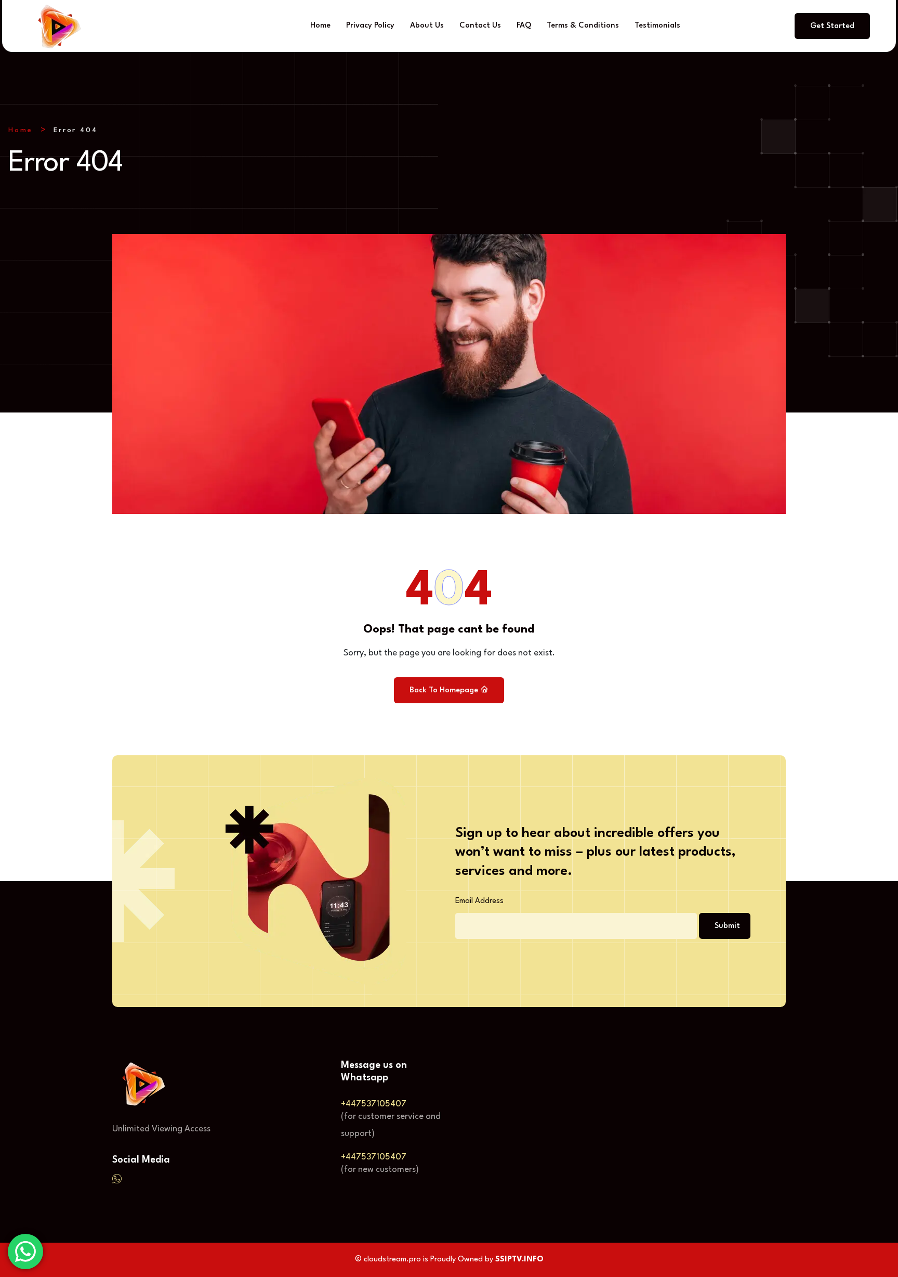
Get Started (832, 26)
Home (320, 26)
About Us (427, 26)
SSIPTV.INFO (519, 1259)
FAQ (524, 26)
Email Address (479, 901)
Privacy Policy (370, 26)
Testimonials (657, 26)
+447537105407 (373, 1104)
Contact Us (480, 26)
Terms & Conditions (583, 26)
